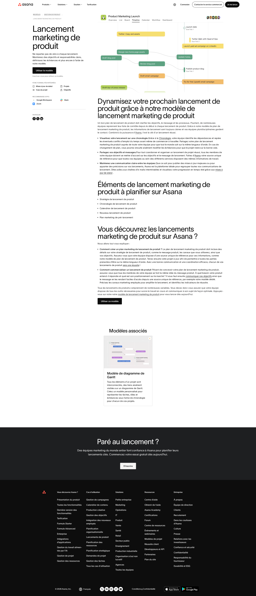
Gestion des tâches (95, 561)
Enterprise (62, 534)
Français (87, 589)
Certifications (151, 515)
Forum (148, 520)
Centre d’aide (151, 499)
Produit (118, 520)
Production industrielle (126, 551)
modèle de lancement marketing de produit (138, 294)
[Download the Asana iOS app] (172, 589)
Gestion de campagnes (97, 499)
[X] (102, 589)
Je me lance (232, 4)
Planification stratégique (98, 550)
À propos (178, 499)
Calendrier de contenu (97, 505)
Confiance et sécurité (184, 547)
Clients (177, 510)
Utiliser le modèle (44, 70)
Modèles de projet (153, 539)
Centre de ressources (155, 525)
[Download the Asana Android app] (190, 589)
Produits (45, 4)
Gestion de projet (65, 555)
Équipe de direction (183, 505)
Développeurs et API (154, 549)
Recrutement (180, 515)
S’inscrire (128, 466)
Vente (118, 525)
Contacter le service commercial (208, 4)
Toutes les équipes (124, 570)
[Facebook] (116, 589)
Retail (118, 535)
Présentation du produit (68, 499)
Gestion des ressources (68, 561)
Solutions (61, 4)
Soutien (77, 4)
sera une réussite (131, 265)
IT (116, 515)
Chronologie (165, 138)
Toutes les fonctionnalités (69, 505)
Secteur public (122, 541)
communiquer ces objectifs (199, 276)
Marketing (120, 505)
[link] (37, 15)
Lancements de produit (97, 537)
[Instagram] (111, 589)
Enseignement (122, 546)
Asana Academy (152, 510)
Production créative (95, 510)
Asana (138, 132)
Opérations (120, 510)
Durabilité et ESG (182, 566)
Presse (177, 534)
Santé (118, 530)
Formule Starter (64, 523)
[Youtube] (121, 589)
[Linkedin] (107, 589)
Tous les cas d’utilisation (98, 566)
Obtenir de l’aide (153, 505)
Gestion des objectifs (96, 515)
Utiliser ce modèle (110, 301)
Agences (119, 564)
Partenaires (150, 554)
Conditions (136, 589)
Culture (177, 528)
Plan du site (150, 559)
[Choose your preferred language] (175, 4)
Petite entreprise (123, 499)
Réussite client (152, 544)
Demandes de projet (96, 555)
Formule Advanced (66, 528)
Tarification (91, 4)
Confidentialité (181, 552)
